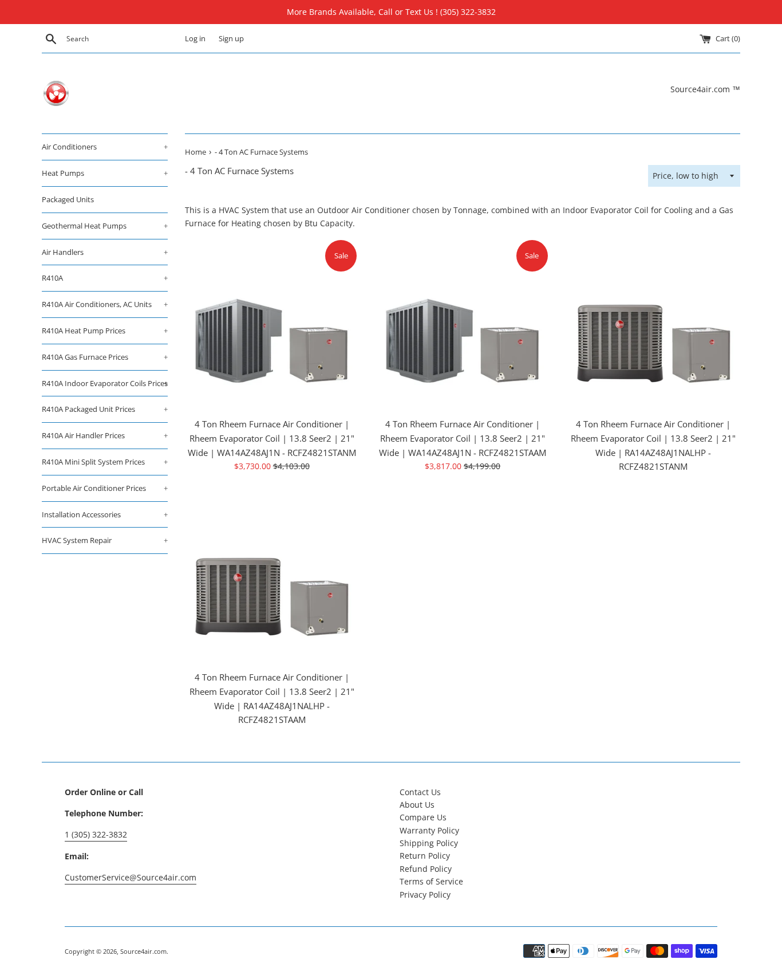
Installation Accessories (105, 514)
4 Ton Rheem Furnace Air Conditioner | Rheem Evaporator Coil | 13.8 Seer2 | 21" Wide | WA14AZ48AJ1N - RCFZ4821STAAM (462, 438)
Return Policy (425, 855)
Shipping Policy (429, 843)
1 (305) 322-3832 (96, 834)
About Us (417, 804)
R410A (105, 278)
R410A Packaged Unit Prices (105, 409)
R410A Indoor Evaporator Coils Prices (105, 383)
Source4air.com (143, 951)
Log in (195, 39)
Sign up (231, 39)
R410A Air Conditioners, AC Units (105, 304)
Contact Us (420, 792)
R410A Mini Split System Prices (105, 462)
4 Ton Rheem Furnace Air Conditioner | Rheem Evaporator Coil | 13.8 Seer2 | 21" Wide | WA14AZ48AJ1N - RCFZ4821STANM (272, 438)
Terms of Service (431, 881)
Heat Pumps (105, 173)
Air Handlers (105, 252)
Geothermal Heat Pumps (105, 226)
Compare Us (423, 817)
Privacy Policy (425, 894)
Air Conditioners (105, 146)
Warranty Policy (429, 830)
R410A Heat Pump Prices (105, 330)
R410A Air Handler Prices (105, 435)
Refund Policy (426, 868)
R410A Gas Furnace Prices (105, 357)
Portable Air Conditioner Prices (105, 488)
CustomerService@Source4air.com (130, 877)
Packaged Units (68, 199)
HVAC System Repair (105, 540)
